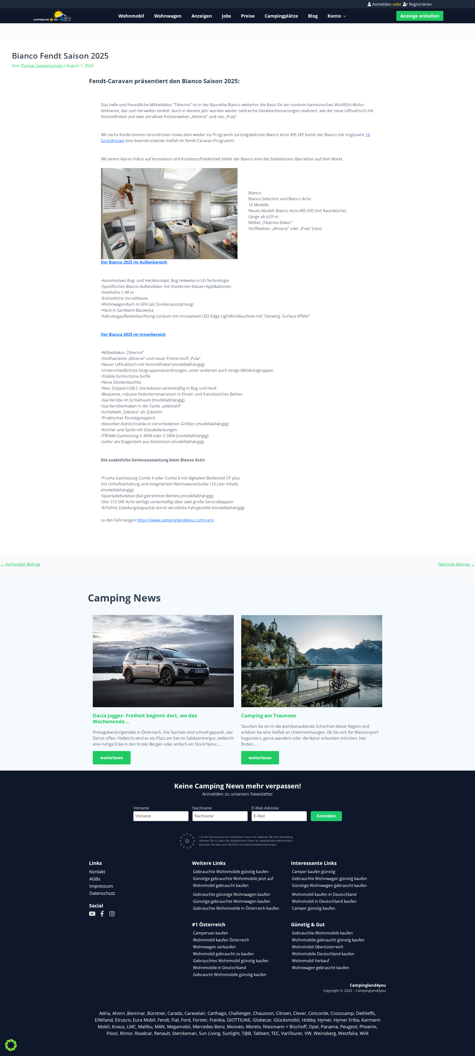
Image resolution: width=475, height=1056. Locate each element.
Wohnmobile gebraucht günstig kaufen (328, 940)
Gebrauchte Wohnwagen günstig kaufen (329, 878)
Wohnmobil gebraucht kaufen (221, 885)
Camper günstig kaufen (313, 908)
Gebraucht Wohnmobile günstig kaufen (229, 974)
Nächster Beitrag (456, 564)
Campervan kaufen (210, 933)
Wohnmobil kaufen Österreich (221, 940)
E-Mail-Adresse (265, 808)
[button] (11, 1045)
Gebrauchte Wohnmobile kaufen (322, 933)
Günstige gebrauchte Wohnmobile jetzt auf (233, 878)
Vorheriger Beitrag (20, 564)
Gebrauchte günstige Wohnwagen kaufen (231, 894)
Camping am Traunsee (268, 715)
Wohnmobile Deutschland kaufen (323, 953)
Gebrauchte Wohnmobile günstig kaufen (231, 871)
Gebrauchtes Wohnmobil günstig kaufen (230, 960)
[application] (343, 16)
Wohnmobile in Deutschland (219, 967)
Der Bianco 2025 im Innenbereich (133, 334)
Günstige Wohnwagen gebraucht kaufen (329, 885)
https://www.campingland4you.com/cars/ (175, 520)
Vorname (141, 808)
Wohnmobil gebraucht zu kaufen (223, 953)
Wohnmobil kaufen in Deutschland (324, 894)
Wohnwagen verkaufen (214, 947)
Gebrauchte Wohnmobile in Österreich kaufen (236, 908)
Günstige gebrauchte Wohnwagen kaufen (231, 901)
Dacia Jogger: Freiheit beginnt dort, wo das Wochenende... (145, 718)
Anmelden (326, 816)
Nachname (202, 808)
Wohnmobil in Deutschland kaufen (324, 901)
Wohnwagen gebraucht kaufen (320, 967)
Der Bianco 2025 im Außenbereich (134, 262)
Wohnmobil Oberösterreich (317, 947)
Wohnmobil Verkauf (310, 960)
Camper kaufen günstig (313, 871)
